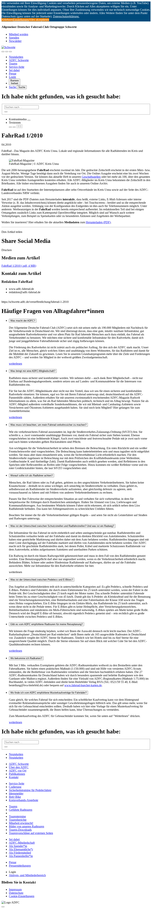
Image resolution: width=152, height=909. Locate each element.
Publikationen (17, 773)
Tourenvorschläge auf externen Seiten (31, 833)
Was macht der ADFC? (22, 320)
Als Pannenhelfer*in (21, 856)
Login (12, 76)
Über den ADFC (19, 767)
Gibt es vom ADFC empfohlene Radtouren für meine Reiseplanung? (46, 624)
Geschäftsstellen (91, 176)
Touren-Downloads (20, 829)
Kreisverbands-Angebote (23, 800)
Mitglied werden (18, 34)
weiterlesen (15, 363)
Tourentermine (17, 816)
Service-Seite (16, 66)
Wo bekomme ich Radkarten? (26, 658)
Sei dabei (14, 70)
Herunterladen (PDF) (98, 222)
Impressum (15, 889)
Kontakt (13, 777)
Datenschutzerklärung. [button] (66, 16)
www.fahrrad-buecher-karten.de (83, 685)
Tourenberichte (18, 819)
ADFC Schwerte (19, 60)
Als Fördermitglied (20, 852)
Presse (12, 73)
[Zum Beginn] (2, 906)
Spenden (14, 37)
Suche (13, 87)
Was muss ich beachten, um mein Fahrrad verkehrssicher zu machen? (48, 424)
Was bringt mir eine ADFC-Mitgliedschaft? (32, 371)
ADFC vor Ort (17, 770)
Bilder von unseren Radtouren (26, 826)
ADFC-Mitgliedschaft (22, 842)
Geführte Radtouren (20, 809)
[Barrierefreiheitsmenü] (2, 51)
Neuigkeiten (16, 56)
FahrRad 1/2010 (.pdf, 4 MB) (18, 265)
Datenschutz (16, 892)
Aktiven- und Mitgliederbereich (27, 875)
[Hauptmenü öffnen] (10, 51)
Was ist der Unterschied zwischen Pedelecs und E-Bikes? (41, 579)
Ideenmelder (16, 793)
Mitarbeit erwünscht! (21, 823)
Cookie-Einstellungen (21, 896)
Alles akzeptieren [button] (39, 19)
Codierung (15, 786)
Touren (13, 63)
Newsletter (15, 41)
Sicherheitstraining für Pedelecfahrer (30, 790)
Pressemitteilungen (20, 865)
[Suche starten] (5, 111)
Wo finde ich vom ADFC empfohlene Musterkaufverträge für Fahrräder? (48, 692)
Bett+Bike (15, 796)
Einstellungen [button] (21, 19)
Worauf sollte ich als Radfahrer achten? (31, 475)
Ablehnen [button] (7, 19)
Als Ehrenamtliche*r (21, 849)
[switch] (28, 120)
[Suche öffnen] (6, 51)
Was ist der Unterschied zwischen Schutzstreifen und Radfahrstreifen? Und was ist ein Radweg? (62, 526)
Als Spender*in (18, 846)
